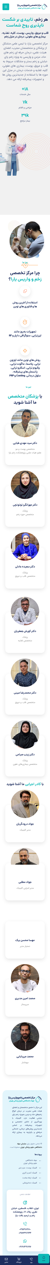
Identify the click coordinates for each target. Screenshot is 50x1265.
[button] (5, 6)
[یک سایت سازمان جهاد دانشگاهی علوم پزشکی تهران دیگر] (32, 6)
